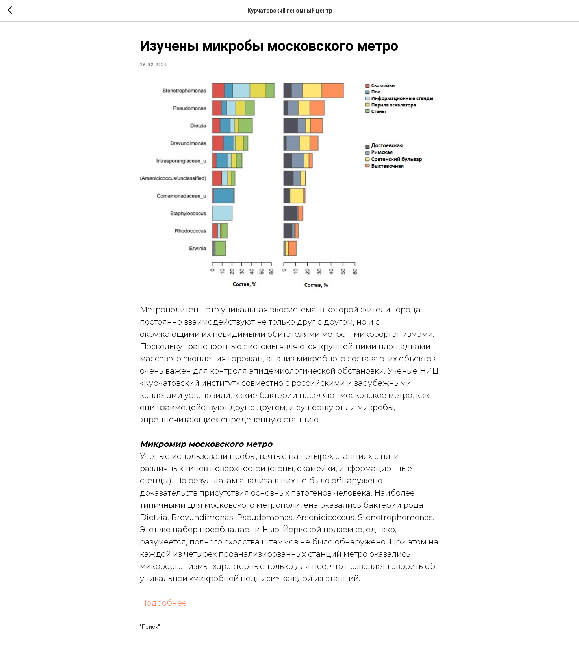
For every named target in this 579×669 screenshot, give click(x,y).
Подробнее (163, 603)
